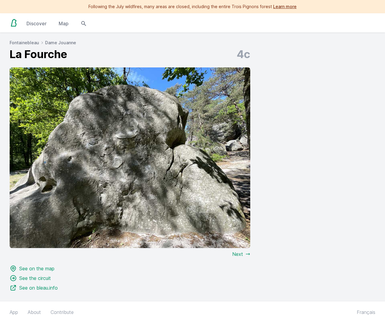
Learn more (285, 6)
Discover (36, 23)
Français (366, 312)
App (14, 312)
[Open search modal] (83, 22)
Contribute (62, 312)
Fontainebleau (24, 42)
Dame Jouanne (60, 42)
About (34, 312)
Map (64, 23)
